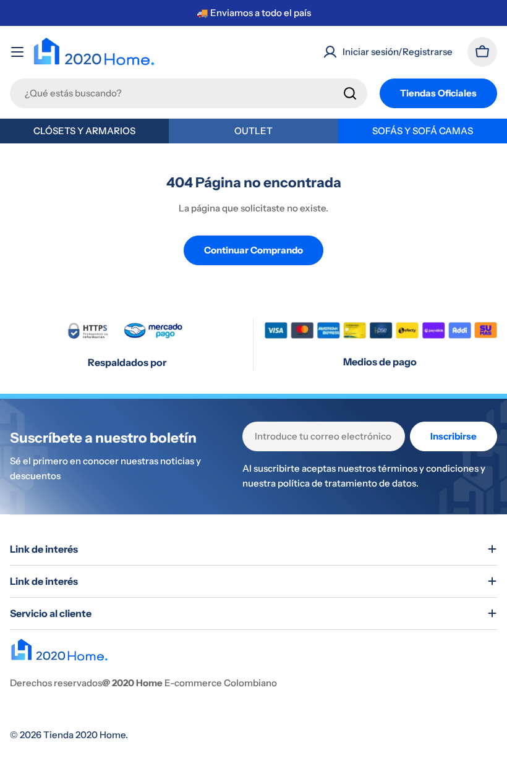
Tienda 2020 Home (84, 735)
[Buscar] (350, 93)
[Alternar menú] (17, 52)
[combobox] (188, 93)
